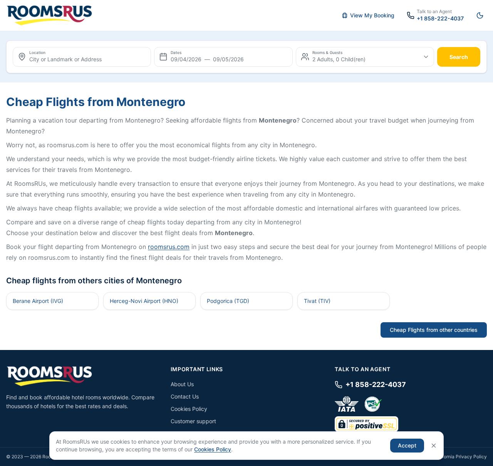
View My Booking (372, 15)
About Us (182, 384)
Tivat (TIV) (317, 301)
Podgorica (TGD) (228, 301)
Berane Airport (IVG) (38, 301)
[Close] (433, 445)
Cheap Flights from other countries (434, 329)
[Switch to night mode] (480, 15)
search (458, 57)
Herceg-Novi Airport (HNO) (144, 301)
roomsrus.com (168, 247)
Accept (407, 445)
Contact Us (185, 396)
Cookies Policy (189, 408)
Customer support (193, 421)
